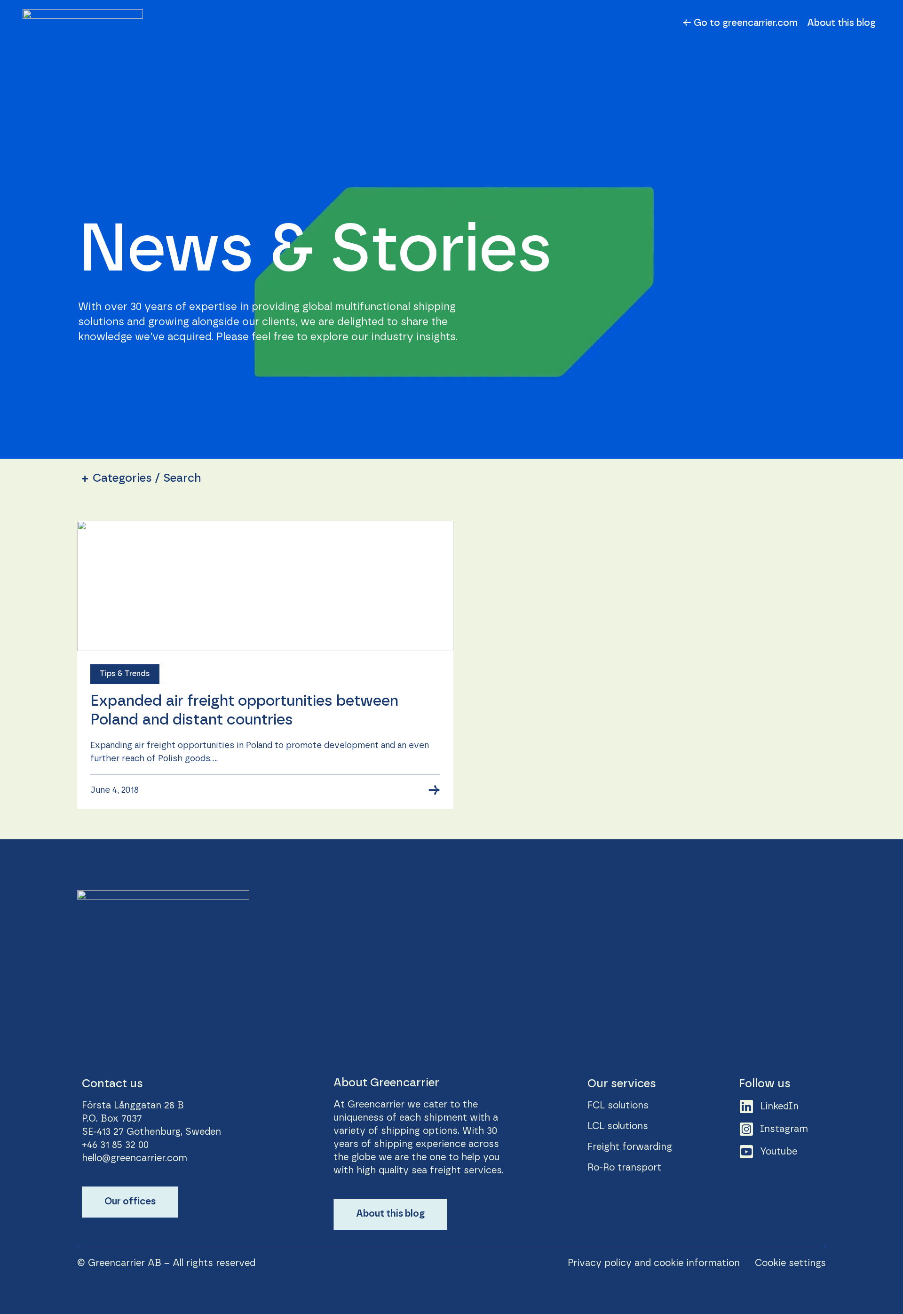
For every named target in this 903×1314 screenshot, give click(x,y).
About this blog (841, 23)
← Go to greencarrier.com (740, 23)
